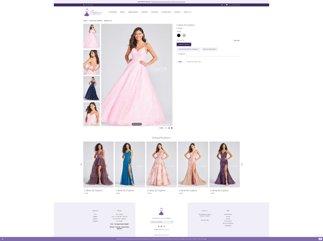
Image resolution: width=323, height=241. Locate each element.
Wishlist (228, 216)
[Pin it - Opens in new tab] (169, 128)
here (205, 239)
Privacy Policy (228, 221)
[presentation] (98, 164)
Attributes (181, 54)
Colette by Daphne (95, 21)
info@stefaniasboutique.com (161, 229)
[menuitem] (88, 5)
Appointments (228, 214)
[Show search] (222, 5)
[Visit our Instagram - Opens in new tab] (161, 226)
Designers (95, 221)
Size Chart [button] (237, 40)
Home (85, 21)
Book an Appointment (210, 49)
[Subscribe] (172, 222)
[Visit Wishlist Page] (226, 5)
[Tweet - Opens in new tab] (166, 128)
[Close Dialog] (2, 238)
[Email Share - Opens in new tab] (171, 128)
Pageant (95, 216)
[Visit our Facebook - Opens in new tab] (158, 226)
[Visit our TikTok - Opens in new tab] (164, 226)
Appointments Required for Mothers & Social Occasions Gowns (168, 2)
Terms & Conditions (228, 223)
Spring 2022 (108, 21)
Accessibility (228, 225)
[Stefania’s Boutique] (93, 12)
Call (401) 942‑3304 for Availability (188, 49)
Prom (95, 214)
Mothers (95, 219)
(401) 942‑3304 (205, 220)
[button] (235, 5)
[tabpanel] (91, 37)
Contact (228, 219)
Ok (320, 239)
